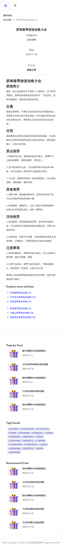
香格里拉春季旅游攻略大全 (23, 317)
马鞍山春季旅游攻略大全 (21, 312)
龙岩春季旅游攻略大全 (20, 301)
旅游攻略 (7, 19)
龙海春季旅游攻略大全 (20, 292)
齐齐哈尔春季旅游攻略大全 (23, 297)
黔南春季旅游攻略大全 (20, 308)
